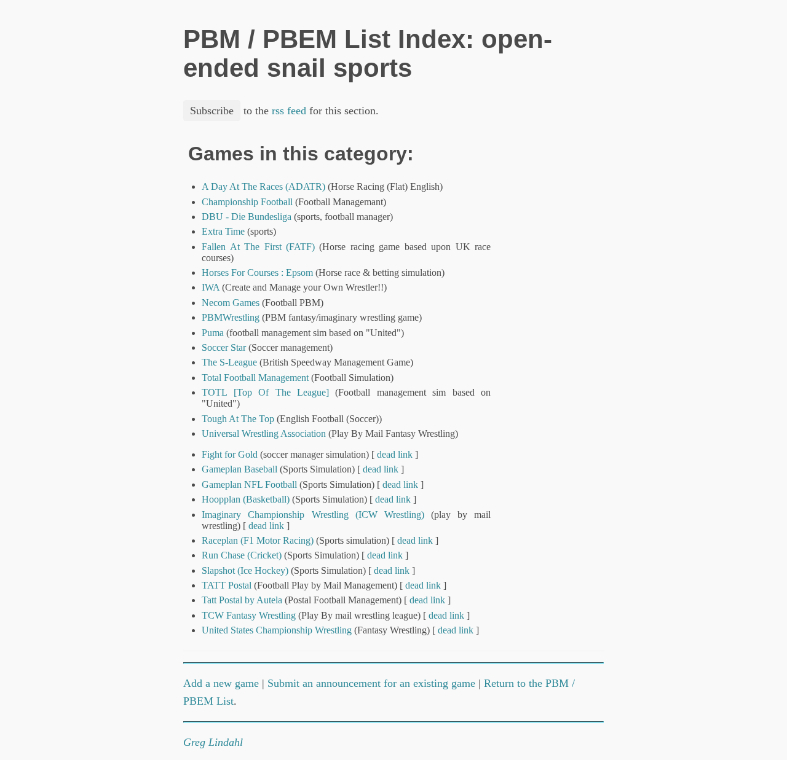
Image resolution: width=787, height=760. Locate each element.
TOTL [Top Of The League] (265, 392)
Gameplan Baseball (239, 469)
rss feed (289, 110)
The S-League (229, 362)
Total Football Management (255, 377)
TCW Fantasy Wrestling (249, 615)
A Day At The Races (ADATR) (263, 186)
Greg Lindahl (213, 742)
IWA (210, 287)
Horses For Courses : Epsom (257, 272)
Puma (213, 332)
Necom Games (230, 302)
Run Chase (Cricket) (242, 555)
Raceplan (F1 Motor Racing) (258, 540)
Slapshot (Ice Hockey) (245, 570)
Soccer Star (224, 347)
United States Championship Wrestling (277, 630)
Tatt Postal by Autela (242, 600)
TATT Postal (226, 585)
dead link (395, 454)
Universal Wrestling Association (264, 433)
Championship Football (247, 202)
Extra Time (223, 231)
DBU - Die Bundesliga (246, 216)
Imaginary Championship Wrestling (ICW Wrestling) (313, 514)
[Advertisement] (562, 327)
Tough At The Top (238, 418)
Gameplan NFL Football (249, 484)
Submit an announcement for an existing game (371, 683)
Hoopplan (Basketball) (246, 499)
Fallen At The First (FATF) (258, 246)
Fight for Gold (230, 454)
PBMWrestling (230, 317)
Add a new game (221, 683)
